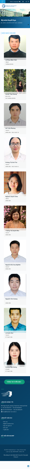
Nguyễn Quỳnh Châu (11, 196)
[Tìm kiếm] (28, 1)
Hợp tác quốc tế (7, 425)
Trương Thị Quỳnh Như (12, 230)
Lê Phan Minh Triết (11, 60)
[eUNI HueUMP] (26, 1)
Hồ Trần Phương (10, 128)
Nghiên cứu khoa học (8, 423)
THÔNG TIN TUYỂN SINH (14, 382)
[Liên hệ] (19, 1)
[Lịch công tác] (23, 1)
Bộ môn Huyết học (12, 22)
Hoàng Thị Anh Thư (11, 162)
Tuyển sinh (6, 429)
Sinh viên (5, 427)
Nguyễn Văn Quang (11, 299)
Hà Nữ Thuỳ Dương (11, 94)
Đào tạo (5, 421)
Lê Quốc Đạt (9, 333)
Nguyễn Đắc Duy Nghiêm (12, 265)
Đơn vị (4, 22)
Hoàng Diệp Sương (11, 367)
